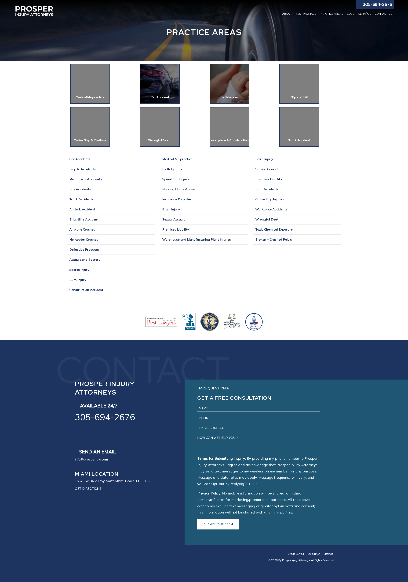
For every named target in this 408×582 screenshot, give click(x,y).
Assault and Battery (84, 260)
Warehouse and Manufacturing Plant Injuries (196, 239)
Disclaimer (314, 553)
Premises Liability (175, 229)
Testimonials (306, 13)
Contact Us (383, 13)
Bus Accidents (80, 189)
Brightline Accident (83, 219)
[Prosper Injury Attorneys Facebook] (78, 431)
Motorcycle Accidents (85, 179)
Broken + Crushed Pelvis (273, 239)
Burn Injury (77, 280)
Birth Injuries (172, 169)
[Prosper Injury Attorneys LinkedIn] (98, 431)
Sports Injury (79, 270)
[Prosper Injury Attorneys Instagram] (109, 431)
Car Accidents (79, 159)
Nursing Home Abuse (178, 189)
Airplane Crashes (82, 229)
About (287, 13)
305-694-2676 (105, 416)
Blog (351, 13)
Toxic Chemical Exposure (274, 229)
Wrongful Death (267, 219)
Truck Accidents (81, 199)
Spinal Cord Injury (175, 179)
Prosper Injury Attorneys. (296, 560)
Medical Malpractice (177, 159)
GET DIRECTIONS (88, 489)
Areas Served (296, 553)
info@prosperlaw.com (91, 459)
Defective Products (84, 249)
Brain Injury (171, 209)
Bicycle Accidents (82, 169)
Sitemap (328, 553)
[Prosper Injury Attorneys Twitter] (88, 431)
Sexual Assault (173, 219)
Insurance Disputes (176, 199)
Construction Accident (86, 290)
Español (364, 13)
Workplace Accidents (271, 209)
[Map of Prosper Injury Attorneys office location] (122, 539)
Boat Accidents (267, 189)
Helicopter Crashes (83, 239)
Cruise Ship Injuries (269, 199)
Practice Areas (331, 13)
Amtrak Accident (82, 209)
